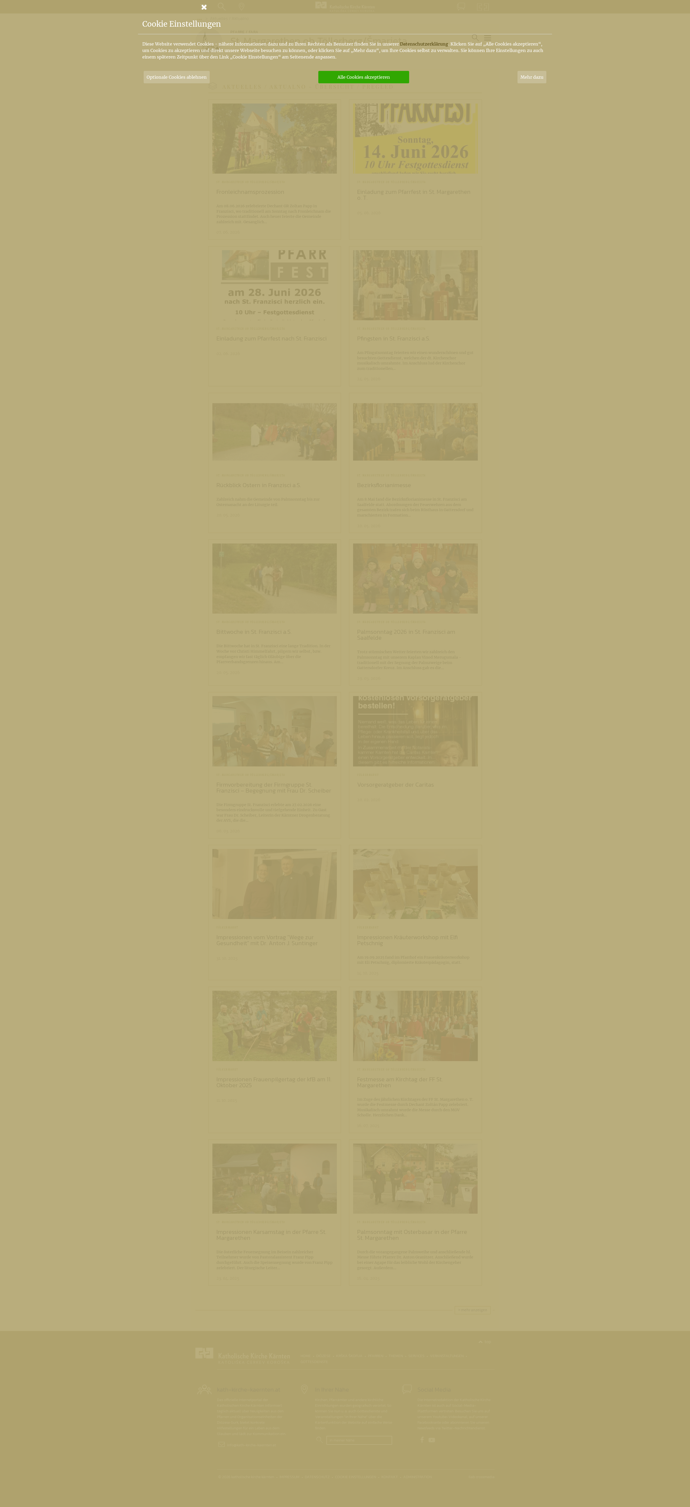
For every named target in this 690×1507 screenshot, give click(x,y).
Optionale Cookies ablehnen (177, 77)
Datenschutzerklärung (424, 44)
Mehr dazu (531, 77)
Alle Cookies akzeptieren (363, 77)
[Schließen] (345, 7)
